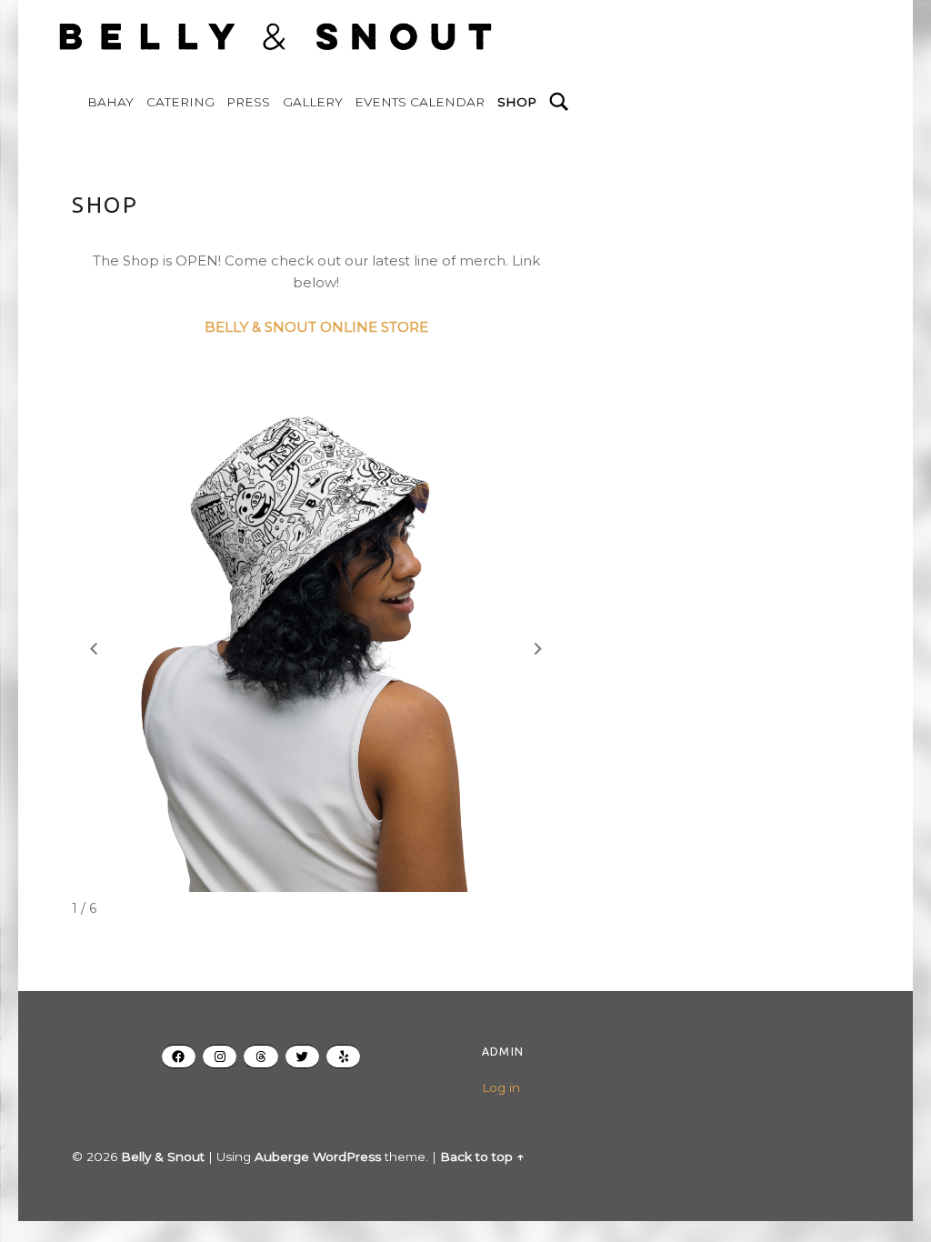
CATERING (180, 102)
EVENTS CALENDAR (420, 102)
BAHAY (110, 102)
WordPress (347, 1156)
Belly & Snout (163, 1156)
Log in (501, 1087)
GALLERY (313, 102)
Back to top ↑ (482, 1156)
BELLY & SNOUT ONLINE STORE (316, 327)
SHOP (516, 102)
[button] (538, 649)
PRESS (248, 102)
